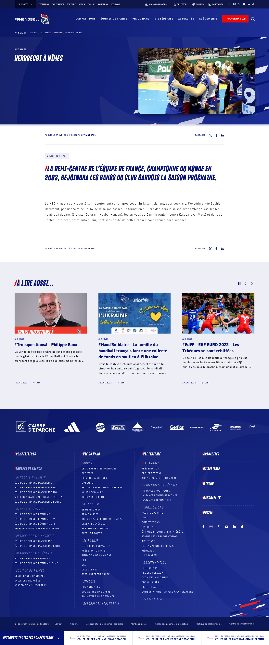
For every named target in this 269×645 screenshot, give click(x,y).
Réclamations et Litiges (158, 546)
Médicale (148, 550)
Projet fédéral (152, 473)
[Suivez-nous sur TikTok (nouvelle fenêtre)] (253, 4)
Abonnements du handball (160, 478)
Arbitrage (148, 541)
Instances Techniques (156, 500)
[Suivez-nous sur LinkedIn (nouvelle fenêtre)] (249, 4)
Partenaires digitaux (96, 528)
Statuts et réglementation (160, 536)
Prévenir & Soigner (94, 478)
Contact (58, 624)
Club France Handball (30, 576)
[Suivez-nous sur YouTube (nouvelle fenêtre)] (244, 4)
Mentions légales (139, 624)
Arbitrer (88, 473)
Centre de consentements (241, 624)
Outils (82, 4)
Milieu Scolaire (92, 492)
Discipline (148, 527)
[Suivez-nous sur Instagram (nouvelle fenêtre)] (234, 4)
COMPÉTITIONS (151, 522)
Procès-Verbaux (152, 572)
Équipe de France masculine (33, 482)
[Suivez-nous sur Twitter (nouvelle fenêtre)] (239, 4)
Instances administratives (159, 495)
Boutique (71, 4)
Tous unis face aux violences (102, 519)
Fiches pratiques (153, 587)
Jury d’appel (150, 555)
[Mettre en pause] (239, 283)
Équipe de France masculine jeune (37, 546)
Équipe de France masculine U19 (36, 492)
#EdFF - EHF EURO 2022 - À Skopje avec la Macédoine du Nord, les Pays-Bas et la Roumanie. (50, 351)
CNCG (145, 517)
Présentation (150, 468)
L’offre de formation (96, 546)
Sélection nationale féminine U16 (37, 528)
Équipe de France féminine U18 (35, 524)
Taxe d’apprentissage (96, 574)
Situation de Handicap (96, 555)
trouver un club (235, 18)
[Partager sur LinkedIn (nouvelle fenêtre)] (222, 135)
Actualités (186, 18)
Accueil (33, 33)
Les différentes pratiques (99, 468)
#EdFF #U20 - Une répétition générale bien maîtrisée (210, 348)
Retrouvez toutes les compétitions (28, 638)
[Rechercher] (253, 19)
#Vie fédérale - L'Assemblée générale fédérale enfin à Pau (133, 348)
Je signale (115, 4)
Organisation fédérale (161, 485)
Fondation (103, 4)
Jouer (87, 463)
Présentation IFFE (93, 550)
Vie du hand (141, 18)
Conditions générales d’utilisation (171, 624)
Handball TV (212, 498)
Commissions (154, 507)
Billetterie (211, 469)
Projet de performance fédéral (103, 487)
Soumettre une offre (96, 591)
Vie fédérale (164, 18)
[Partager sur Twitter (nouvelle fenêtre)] (210, 135)
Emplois (91, 4)
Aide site (74, 624)
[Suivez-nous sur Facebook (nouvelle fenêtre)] (230, 4)
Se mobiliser (90, 514)
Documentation (155, 562)
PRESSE (208, 513)
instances (23, 4)
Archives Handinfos (155, 577)
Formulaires (150, 582)
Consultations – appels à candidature (167, 591)
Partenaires (58, 4)
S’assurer (88, 482)
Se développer (91, 509)
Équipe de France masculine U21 (36, 487)
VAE (84, 565)
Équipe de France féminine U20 (35, 519)
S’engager (91, 504)
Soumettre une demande (98, 596)
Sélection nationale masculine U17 (38, 497)
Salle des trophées (27, 580)
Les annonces (91, 587)
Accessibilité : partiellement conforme (104, 624)
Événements (208, 18)
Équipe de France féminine (32, 514)
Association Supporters (31, 585)
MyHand (208, 483)
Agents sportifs (152, 512)
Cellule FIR (89, 569)
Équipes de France (114, 18)
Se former (91, 540)
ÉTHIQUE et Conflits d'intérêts (162, 531)
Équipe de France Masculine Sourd (38, 501)
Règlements (150, 568)
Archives (58, 33)
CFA (84, 560)
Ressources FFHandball (101, 603)
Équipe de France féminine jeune (36, 563)
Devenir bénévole (93, 524)
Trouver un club (93, 497)
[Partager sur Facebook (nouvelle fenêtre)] (216, 135)
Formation (44, 4)
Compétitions (86, 18)
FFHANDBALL (152, 463)
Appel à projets (92, 533)
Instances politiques (156, 490)
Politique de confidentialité (209, 624)
